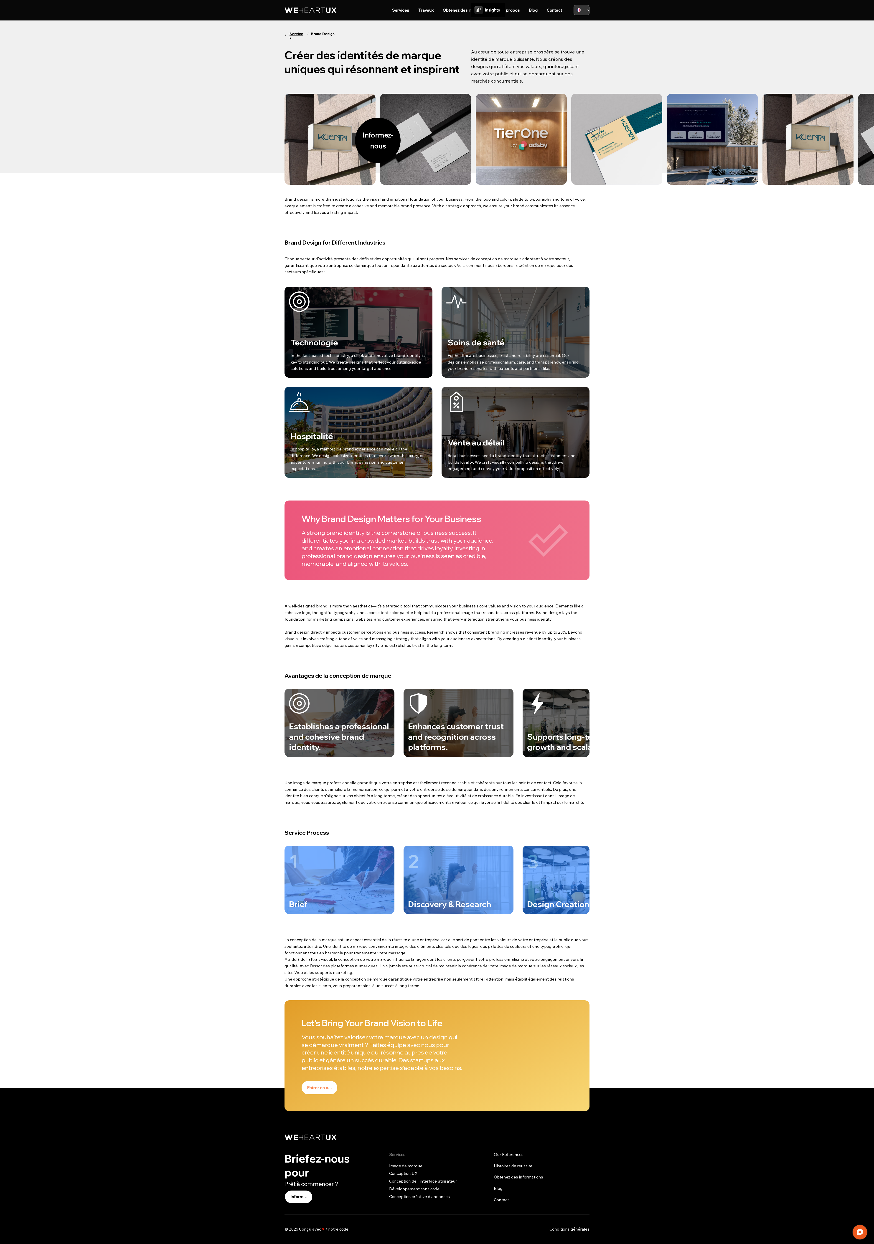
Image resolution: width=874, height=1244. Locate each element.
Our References (508, 1154)
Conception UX (403, 1173)
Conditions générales (569, 1229)
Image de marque (405, 1165)
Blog (498, 1188)
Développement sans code (414, 1188)
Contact (501, 1199)
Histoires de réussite (513, 1165)
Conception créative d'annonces (419, 1196)
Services (296, 35)
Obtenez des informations (518, 1177)
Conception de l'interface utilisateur (423, 1181)
